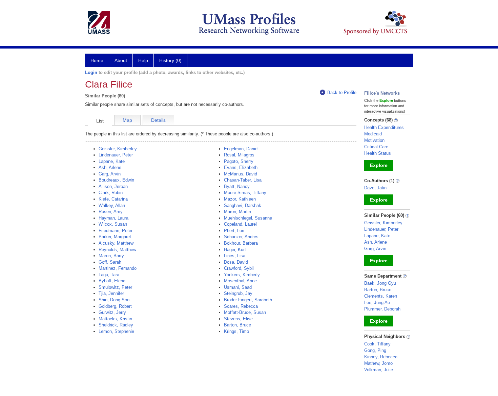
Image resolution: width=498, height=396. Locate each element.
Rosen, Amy (111, 211)
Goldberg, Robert (115, 306)
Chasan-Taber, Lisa (243, 180)
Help (143, 60)
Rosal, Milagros (239, 154)
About (121, 60)
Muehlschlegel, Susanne (248, 218)
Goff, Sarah (110, 262)
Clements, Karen (380, 296)
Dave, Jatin (375, 187)
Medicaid (373, 133)
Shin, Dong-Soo (114, 299)
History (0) (170, 60)
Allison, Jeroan (113, 186)
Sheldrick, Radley (116, 324)
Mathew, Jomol (379, 363)
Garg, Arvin (110, 173)
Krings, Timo (236, 331)
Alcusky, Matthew (116, 243)
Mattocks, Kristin (115, 318)
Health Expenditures (384, 127)
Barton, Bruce (237, 324)
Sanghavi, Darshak (242, 205)
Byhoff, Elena (112, 280)
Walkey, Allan (112, 205)
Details (158, 120)
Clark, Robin (111, 192)
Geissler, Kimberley (118, 148)
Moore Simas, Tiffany (245, 192)
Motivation (374, 140)
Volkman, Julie (378, 369)
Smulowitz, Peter (115, 287)
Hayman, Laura (113, 218)
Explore (379, 165)
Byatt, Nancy (237, 186)
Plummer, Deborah (382, 309)
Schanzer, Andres (241, 236)
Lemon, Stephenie (116, 331)
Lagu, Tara (109, 274)
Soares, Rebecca (241, 306)
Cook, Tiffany (377, 343)
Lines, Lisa (234, 255)
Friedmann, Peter (115, 230)
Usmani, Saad (238, 287)
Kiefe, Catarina (113, 199)
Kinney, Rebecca (380, 356)
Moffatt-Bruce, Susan (245, 312)
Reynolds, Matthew (117, 249)
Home (96, 60)
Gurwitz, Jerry (112, 312)
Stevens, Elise (238, 318)
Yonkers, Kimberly (242, 274)
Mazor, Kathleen (240, 199)
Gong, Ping (375, 350)
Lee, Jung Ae (377, 302)
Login (91, 72)
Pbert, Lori (234, 230)
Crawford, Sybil (239, 268)
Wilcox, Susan (113, 224)
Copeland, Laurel (240, 224)
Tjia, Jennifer (111, 293)
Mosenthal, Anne (240, 280)
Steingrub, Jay (238, 293)
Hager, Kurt (235, 249)
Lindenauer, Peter (116, 154)
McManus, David (240, 173)
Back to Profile (341, 92)
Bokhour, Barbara (241, 243)
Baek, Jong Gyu (380, 283)
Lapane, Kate (112, 161)
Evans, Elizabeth (240, 167)
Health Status (377, 153)
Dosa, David (236, 262)
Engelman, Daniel (241, 148)
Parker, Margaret (115, 236)
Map (127, 120)
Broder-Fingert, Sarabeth (248, 299)
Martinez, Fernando (118, 268)
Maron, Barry (111, 255)
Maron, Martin (237, 211)
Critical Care (376, 146)
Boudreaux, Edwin (116, 180)
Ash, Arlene (110, 167)
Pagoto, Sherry (238, 161)
